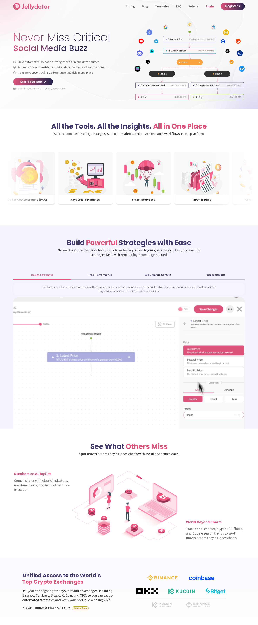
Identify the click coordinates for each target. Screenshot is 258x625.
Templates (162, 6)
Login (210, 6)
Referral (193, 6)
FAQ (178, 6)
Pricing (130, 6)
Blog (145, 6)
